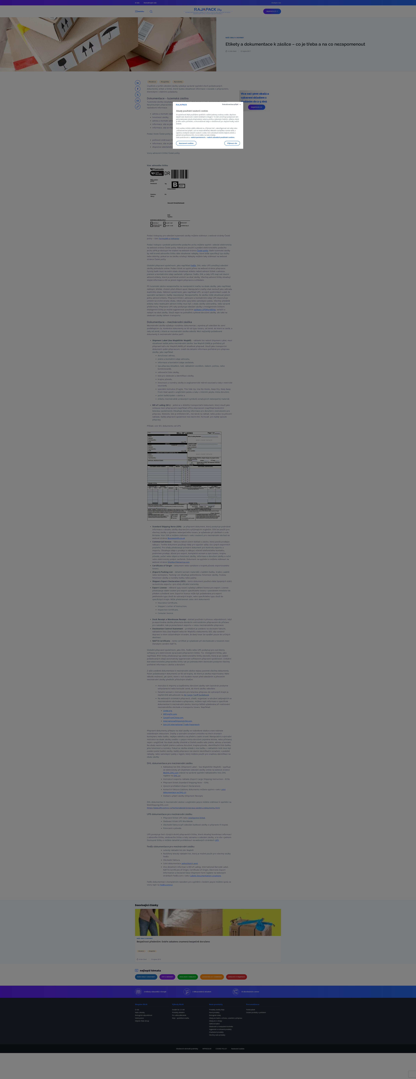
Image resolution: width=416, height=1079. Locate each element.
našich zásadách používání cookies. (221, 137)
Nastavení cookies (186, 143)
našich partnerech (198, 137)
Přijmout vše (232, 143)
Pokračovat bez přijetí (230, 104)
